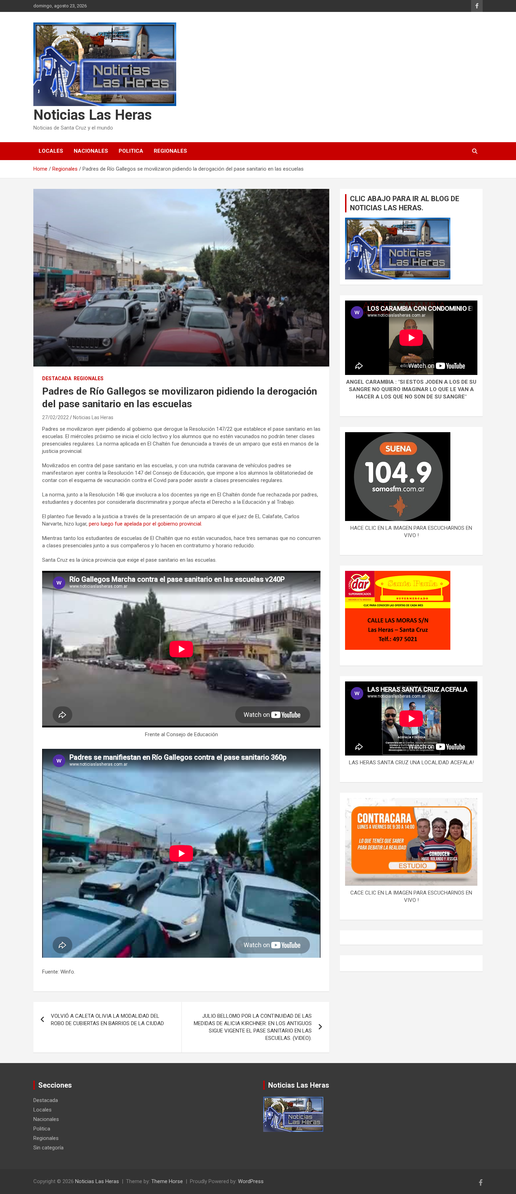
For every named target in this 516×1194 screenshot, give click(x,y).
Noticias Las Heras (92, 115)
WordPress (251, 1181)
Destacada (56, 378)
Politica (131, 151)
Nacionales (91, 151)
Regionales (170, 151)
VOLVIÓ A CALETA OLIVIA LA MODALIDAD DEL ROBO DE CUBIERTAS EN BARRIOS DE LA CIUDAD (107, 1020)
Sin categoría (48, 1147)
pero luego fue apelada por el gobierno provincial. (145, 524)
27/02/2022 (55, 417)
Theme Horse (167, 1181)
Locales (51, 151)
